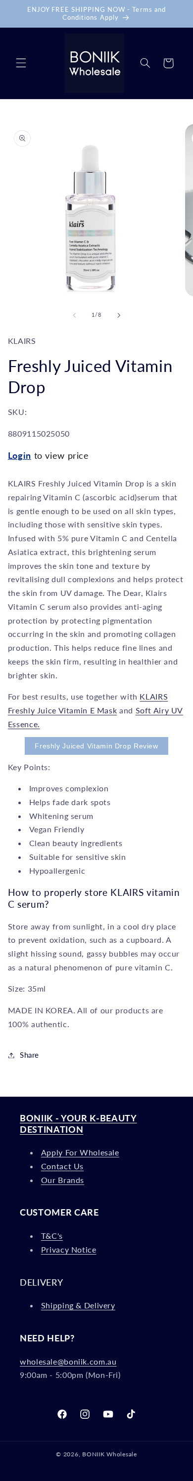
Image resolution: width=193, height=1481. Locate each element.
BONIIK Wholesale (109, 1454)
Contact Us (62, 1166)
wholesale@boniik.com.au (68, 1361)
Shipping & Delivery (78, 1305)
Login (19, 455)
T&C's (52, 1235)
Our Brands (62, 1180)
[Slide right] (119, 315)
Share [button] (29, 1054)
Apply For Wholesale (80, 1152)
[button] (20, 63)
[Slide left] (74, 315)
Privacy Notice (68, 1249)
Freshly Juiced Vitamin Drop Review (96, 746)
